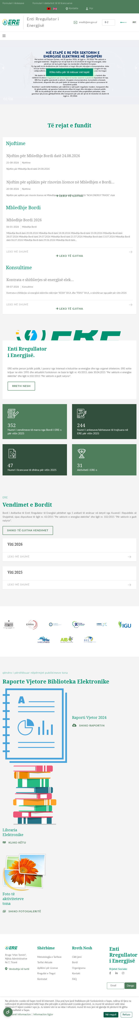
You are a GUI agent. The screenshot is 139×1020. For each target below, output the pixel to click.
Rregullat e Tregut (46, 973)
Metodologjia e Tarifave (49, 957)
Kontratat (42, 979)
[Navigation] (4, 36)
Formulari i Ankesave (13, 3)
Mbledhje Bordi (29, 227)
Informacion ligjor (43, 1014)
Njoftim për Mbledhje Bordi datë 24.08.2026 (43, 155)
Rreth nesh (21, 386)
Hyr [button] (91, 8)
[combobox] (108, 22)
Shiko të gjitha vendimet (27, 530)
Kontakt (76, 973)
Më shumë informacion (18, 1014)
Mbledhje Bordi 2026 (24, 220)
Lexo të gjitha (70, 196)
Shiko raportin (91, 725)
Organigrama (78, 968)
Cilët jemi (77, 957)
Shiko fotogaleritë (24, 911)
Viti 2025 (15, 572)
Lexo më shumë (17, 252)
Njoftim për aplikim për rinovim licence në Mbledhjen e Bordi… (60, 182)
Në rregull (110, 1014)
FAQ (74, 979)
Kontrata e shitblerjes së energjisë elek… (40, 279)
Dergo (130, 985)
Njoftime (26, 163)
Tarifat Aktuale (44, 962)
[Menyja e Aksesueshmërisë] (8, 1012)
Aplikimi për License (47, 968)
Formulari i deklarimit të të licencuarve (52, 3)
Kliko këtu (17, 842)
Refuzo (126, 1014)
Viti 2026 (15, 544)
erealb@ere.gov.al (88, 22)
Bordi (75, 962)
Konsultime (27, 287)
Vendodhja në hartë (19, 969)
